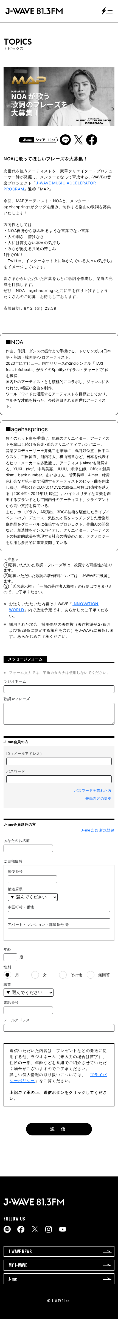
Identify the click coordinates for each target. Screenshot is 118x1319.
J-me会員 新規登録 (97, 830)
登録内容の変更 (98, 798)
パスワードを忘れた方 (93, 790)
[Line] (7, 1229)
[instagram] (48, 1229)
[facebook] (20, 1229)
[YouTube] (62, 1229)
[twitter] (35, 1229)
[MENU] (107, 11)
